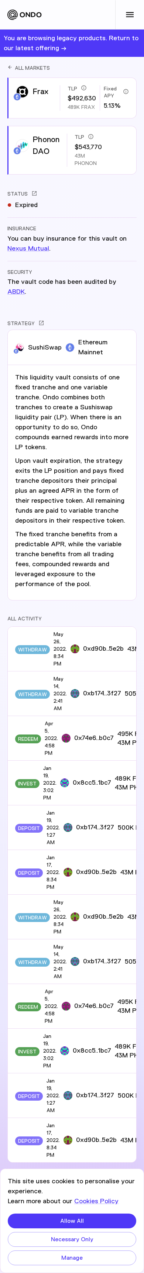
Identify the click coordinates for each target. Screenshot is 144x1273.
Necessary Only (72, 1239)
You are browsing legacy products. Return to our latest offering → (71, 43)
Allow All (72, 1221)
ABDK (16, 291)
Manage (72, 1258)
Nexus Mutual (28, 248)
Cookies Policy (96, 1201)
